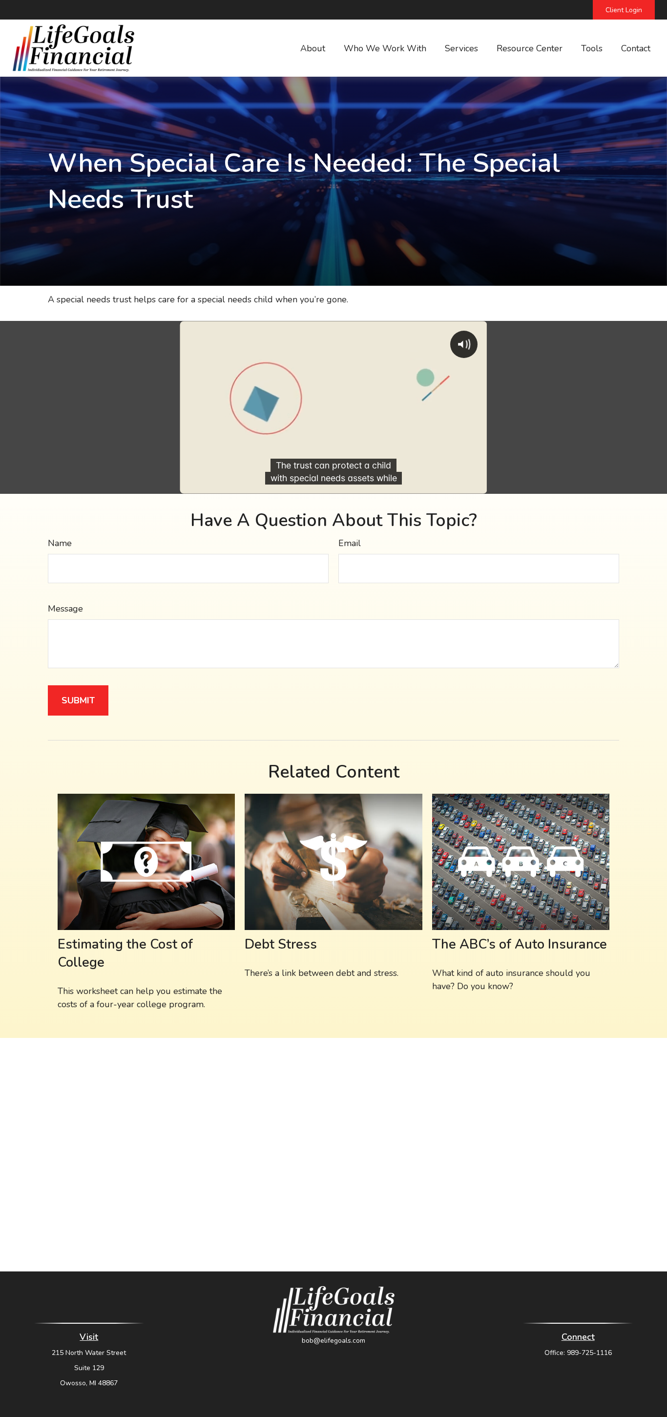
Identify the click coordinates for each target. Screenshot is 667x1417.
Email (349, 543)
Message (65, 608)
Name (60, 543)
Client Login (623, 10)
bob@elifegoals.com (333, 1340)
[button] (313, 48)
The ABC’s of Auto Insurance (519, 944)
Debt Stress (281, 944)
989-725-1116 (589, 1352)
